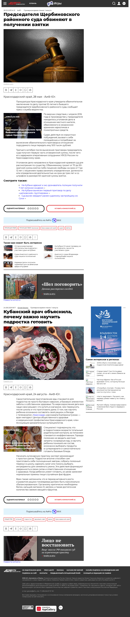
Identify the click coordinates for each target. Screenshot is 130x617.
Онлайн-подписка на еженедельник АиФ (102, 570)
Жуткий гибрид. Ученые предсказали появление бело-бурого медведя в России (111, 407)
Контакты (43, 573)
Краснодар (39, 415)
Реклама (60, 570)
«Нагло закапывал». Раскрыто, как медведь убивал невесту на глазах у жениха (111, 398)
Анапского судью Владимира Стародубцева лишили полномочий (66, 256)
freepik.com (8, 381)
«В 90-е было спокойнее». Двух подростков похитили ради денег (110, 364)
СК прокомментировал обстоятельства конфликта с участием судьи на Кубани (25, 248)
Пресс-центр (49, 570)
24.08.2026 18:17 (10, 308)
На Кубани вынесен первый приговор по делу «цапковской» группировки (45, 191)
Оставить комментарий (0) (65, 208)
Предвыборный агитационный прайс (65, 573)
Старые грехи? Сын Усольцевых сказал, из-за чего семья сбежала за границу (111, 373)
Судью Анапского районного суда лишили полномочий (26, 255)
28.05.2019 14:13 (9, 10)
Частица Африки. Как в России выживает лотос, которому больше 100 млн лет (111, 382)
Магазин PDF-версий (75, 570)
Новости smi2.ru (12, 300)
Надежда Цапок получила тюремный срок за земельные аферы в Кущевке (26, 264)
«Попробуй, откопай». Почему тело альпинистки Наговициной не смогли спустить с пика (111, 390)
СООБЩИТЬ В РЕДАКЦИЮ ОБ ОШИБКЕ (97, 573)
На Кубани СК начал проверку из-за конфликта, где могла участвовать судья (68, 248)
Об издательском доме (31, 570)
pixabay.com (8, 84)
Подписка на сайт (29, 573)
